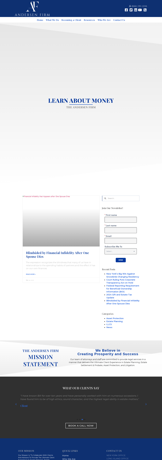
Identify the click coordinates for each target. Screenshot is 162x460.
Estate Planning (114, 321)
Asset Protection (115, 318)
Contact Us (119, 19)
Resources (89, 19)
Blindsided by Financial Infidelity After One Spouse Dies (57, 255)
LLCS (109, 324)
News (109, 327)
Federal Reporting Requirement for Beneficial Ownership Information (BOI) (122, 289)
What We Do (52, 19)
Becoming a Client (71, 19)
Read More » (31, 274)
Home (40, 19)
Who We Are (104, 19)
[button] (77, 419)
